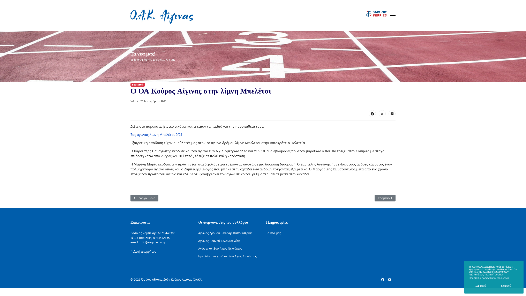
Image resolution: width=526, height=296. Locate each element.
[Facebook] (372, 113)
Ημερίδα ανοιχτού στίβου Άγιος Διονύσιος (227, 256)
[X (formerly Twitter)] (382, 113)
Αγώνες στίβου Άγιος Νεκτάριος (220, 248)
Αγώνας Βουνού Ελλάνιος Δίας (219, 241)
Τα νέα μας (273, 233)
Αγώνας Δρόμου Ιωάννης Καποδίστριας (225, 233)
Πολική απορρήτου (143, 251)
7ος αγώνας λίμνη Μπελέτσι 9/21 (156, 134)
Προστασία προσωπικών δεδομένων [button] (489, 278)
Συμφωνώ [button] (480, 285)
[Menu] (393, 15)
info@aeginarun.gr (153, 242)
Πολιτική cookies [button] (494, 274)
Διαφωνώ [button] (506, 285)
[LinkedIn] (392, 113)
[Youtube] (389, 279)
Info (132, 101)
